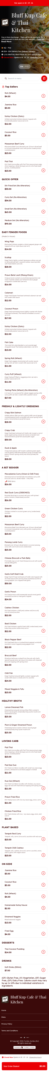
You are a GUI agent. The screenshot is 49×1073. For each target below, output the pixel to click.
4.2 (5, 48)
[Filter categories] (44, 78)
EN (21, 66)
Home (3, 1010)
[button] (24, 95)
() (28, 51)
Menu (3, 1017)
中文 (27, 66)
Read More (6, 41)
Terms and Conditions (9, 1031)
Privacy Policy (6, 1024)
